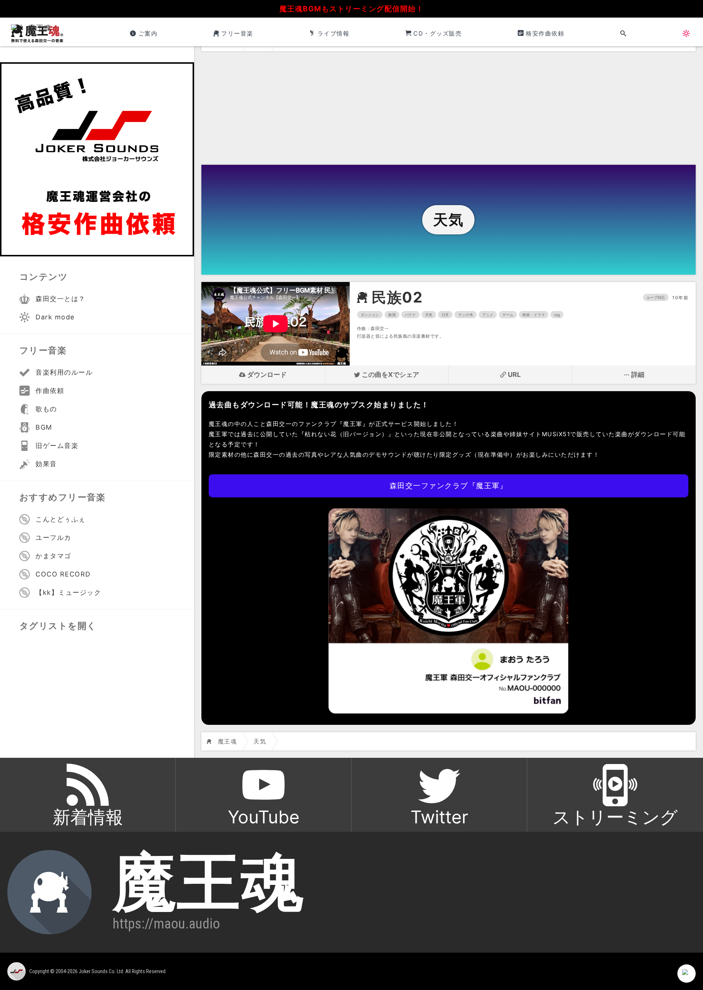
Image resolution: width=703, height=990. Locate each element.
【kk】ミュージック (68, 592)
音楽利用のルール (64, 372)
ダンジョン (370, 314)
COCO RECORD (63, 574)
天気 (428, 314)
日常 (445, 314)
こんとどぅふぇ (61, 519)
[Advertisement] (448, 110)
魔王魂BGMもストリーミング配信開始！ (351, 8)
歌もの (46, 409)
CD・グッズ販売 (437, 33)
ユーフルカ (53, 537)
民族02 (397, 297)
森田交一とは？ (61, 299)
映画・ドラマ (533, 314)
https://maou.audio (166, 923)
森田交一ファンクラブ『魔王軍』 (449, 485)
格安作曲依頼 (545, 33)
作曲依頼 (50, 390)
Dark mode (55, 317)
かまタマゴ (53, 556)
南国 (391, 314)
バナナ (410, 314)
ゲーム (507, 314)
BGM (44, 427)
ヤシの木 (465, 314)
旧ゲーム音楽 (57, 445)
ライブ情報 (333, 33)
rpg (557, 314)
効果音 (46, 464)
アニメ (487, 314)
